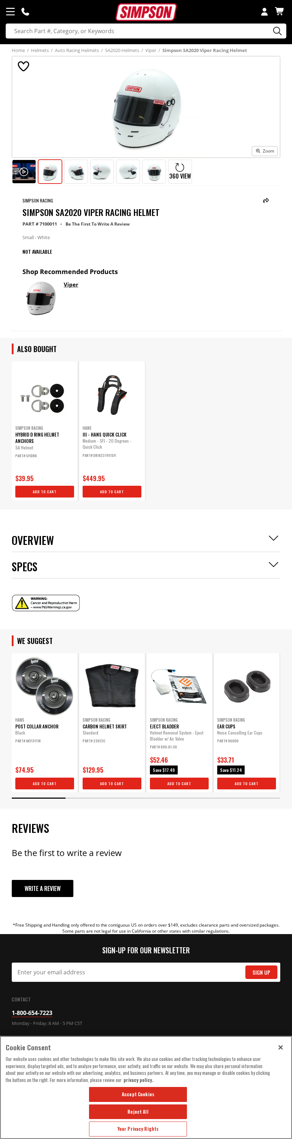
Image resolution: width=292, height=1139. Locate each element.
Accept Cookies (138, 1094)
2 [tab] (92, 798)
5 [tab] (253, 798)
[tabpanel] (45, 430)
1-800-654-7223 (32, 1013)
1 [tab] (39, 798)
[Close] (280, 1047)
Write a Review (43, 888)
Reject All (137, 1111)
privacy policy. (138, 1079)
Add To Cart (45, 491)
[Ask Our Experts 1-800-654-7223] (25, 11)
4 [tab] (199, 798)
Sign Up (261, 972)
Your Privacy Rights (138, 1128)
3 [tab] (146, 798)
